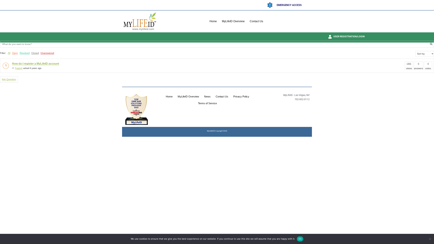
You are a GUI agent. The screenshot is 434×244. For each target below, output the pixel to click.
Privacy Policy (241, 96)
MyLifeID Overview (233, 21)
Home (213, 21)
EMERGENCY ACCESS (289, 5)
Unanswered (47, 53)
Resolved (25, 53)
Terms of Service (207, 103)
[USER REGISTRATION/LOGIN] (330, 37)
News (207, 96)
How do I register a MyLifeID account (35, 63)
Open (15, 53)
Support (19, 68)
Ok (300, 238)
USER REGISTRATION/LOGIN (349, 36)
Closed (35, 53)
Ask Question (9, 79)
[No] (429, 239)
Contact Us (256, 21)
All (9, 53)
